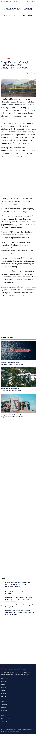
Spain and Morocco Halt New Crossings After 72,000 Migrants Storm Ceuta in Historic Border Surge (18, 584)
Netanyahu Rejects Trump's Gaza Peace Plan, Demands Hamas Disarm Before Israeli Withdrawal (19, 591)
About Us (4, 704)
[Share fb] (30, 73)
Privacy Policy (5, 718)
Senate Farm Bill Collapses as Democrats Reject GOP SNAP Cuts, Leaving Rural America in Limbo (18, 599)
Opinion (3, 696)
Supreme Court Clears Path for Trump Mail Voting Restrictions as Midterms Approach (19, 606)
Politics (22, 15)
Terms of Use (5, 721)
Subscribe (4, 710)
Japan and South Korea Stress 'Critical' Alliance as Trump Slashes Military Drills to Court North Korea (19, 612)
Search (27, 1)
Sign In (33, 1)
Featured (6, 15)
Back (5, 58)
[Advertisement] (18, 36)
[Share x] (27, 73)
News (14, 15)
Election (3, 693)
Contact (3, 707)
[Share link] (34, 73)
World (30, 15)
